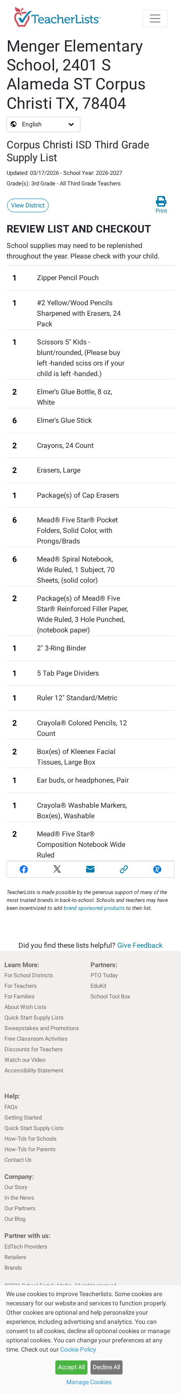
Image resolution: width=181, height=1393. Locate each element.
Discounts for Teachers (33, 1049)
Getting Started (23, 1117)
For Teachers (20, 986)
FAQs (11, 1107)
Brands (13, 1267)
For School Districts (28, 975)
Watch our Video (24, 1060)
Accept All (71, 1367)
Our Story (15, 1187)
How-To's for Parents (30, 1149)
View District (28, 205)
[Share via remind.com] (157, 869)
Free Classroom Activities (36, 1038)
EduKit (98, 986)
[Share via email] (90, 869)
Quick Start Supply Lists (34, 1017)
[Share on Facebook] (23, 869)
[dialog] (90, 1339)
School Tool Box (110, 996)
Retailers (15, 1257)
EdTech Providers (25, 1246)
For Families (19, 996)
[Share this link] (124, 869)
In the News (19, 1197)
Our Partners (20, 1208)
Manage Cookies (89, 1382)
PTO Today (104, 975)
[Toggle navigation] (155, 18)
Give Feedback (140, 945)
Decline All (106, 1367)
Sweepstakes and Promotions (41, 1028)
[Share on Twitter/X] (57, 869)
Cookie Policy (78, 1349)
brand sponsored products (94, 908)
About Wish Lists (25, 1007)
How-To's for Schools (30, 1138)
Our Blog (14, 1219)
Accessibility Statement (33, 1070)
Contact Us (18, 1160)
